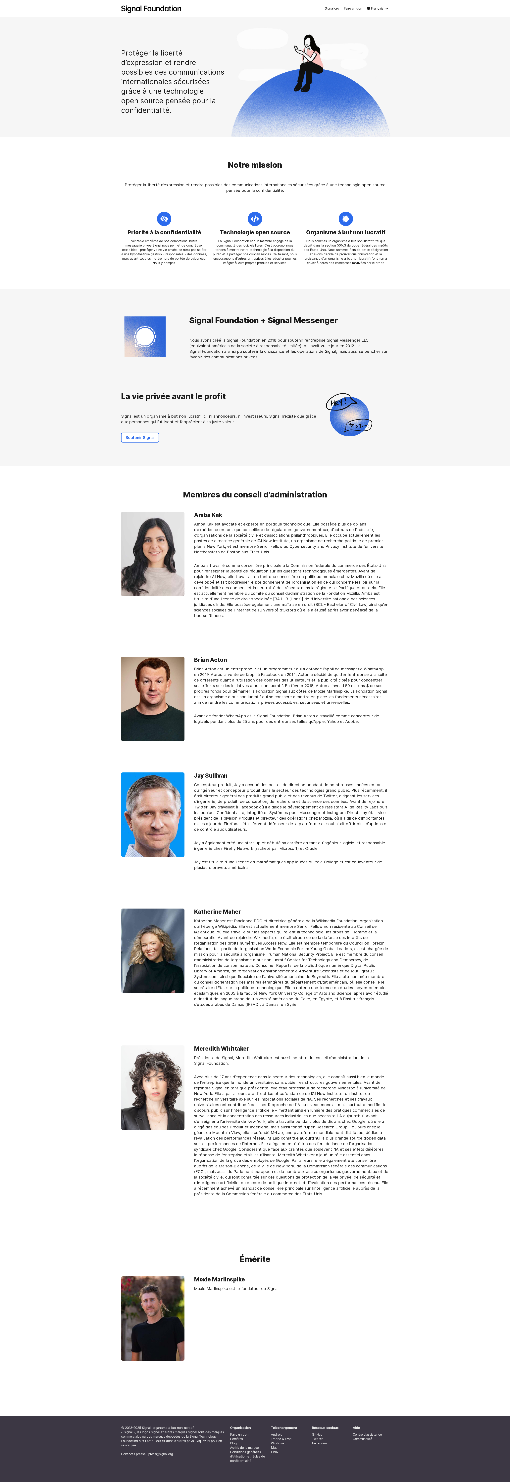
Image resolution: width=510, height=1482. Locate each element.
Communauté (362, 1439)
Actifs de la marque (244, 1448)
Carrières (236, 1439)
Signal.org (332, 8)
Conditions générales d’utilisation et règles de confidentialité (247, 1456)
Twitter (317, 1439)
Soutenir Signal (140, 437)
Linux (275, 1452)
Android (276, 1434)
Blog (233, 1443)
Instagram (319, 1443)
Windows (277, 1443)
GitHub (317, 1434)
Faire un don (353, 8)
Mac (274, 1448)
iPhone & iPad (281, 1439)
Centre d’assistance (367, 1434)
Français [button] (377, 8)
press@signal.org (160, 1454)
